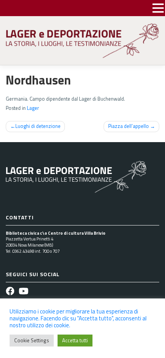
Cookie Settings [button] (31, 340)
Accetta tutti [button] (75, 340)
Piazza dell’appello (128, 126)
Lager (33, 108)
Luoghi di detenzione (38, 126)
